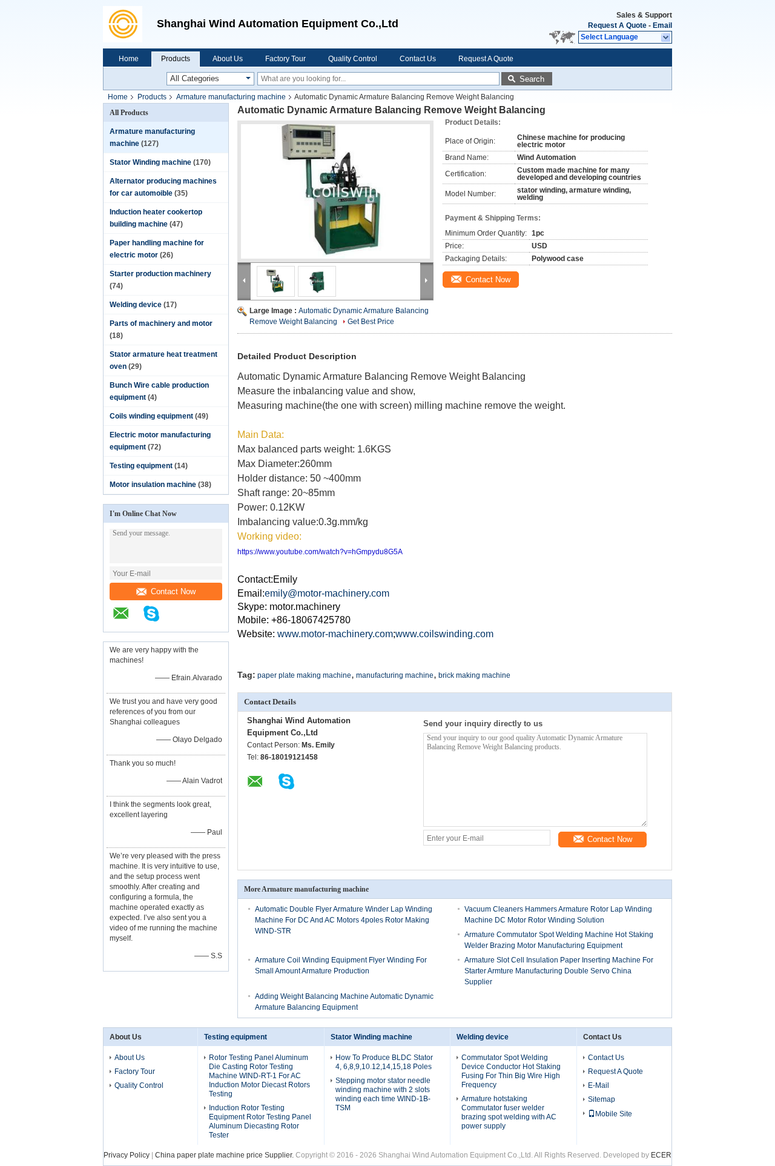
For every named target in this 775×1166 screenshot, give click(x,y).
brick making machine (474, 675)
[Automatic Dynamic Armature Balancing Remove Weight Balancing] (335, 191)
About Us (228, 59)
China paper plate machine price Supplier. (225, 1155)
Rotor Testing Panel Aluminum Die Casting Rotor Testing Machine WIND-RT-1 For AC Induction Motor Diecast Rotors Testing (259, 1075)
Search (531, 79)
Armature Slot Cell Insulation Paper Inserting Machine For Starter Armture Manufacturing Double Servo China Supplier (558, 971)
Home (129, 59)
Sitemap (601, 1099)
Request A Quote (617, 25)
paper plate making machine (304, 675)
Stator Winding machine (150, 162)
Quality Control (352, 59)
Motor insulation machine (153, 484)
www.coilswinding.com (444, 634)
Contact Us (418, 59)
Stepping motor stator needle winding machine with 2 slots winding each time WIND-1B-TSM (382, 1094)
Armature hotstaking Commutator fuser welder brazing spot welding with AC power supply (508, 1112)
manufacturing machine (395, 675)
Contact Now (173, 591)
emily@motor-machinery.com (327, 593)
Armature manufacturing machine (231, 97)
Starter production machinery (160, 274)
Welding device (136, 304)
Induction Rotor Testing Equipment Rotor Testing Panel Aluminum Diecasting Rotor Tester (260, 1121)
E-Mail (598, 1085)
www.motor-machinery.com (335, 634)
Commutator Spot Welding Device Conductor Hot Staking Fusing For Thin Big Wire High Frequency (511, 1071)
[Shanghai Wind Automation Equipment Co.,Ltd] (127, 24)
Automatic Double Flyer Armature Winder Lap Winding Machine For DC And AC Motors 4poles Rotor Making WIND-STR (343, 920)
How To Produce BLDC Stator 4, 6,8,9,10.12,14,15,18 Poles (384, 1062)
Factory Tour (285, 59)
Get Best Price (371, 321)
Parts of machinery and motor (161, 323)
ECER (661, 1155)
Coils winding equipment (151, 416)
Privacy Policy (127, 1155)
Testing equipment (141, 466)
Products (175, 59)
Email (662, 25)
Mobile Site (613, 1114)
